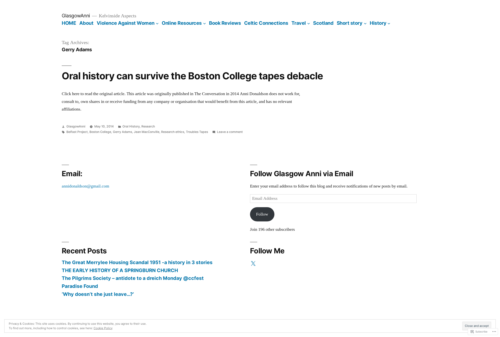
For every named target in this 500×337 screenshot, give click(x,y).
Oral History (131, 126)
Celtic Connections (266, 23)
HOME (69, 23)
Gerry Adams (122, 132)
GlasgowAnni (76, 16)
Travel (298, 23)
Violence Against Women (125, 23)
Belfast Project (77, 132)
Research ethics (172, 132)
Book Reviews (225, 23)
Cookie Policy (103, 328)
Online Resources (182, 23)
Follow (262, 214)
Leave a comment (230, 132)
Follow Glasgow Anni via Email (301, 173)
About (86, 23)
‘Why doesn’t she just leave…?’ (98, 294)
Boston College (100, 132)
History (378, 23)
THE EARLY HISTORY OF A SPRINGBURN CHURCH (120, 270)
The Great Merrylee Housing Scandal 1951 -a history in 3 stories (137, 262)
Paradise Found (80, 286)
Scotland (323, 23)
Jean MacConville (146, 132)
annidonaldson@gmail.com (85, 186)
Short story (349, 23)
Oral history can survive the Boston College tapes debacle (192, 76)
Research (148, 126)
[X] (253, 264)
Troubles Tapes (197, 132)
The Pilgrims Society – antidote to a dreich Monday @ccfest (133, 278)
